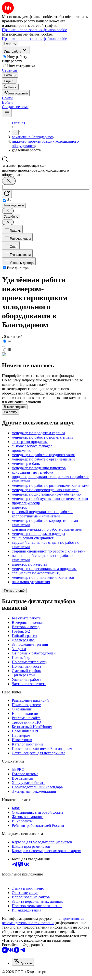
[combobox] (24, 165)
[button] (7, 98)
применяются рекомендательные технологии (43, 920)
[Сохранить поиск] (7, 194)
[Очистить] (9, 181)
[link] (10, 87)
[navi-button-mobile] (7, 113)
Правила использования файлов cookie (34, 39)
